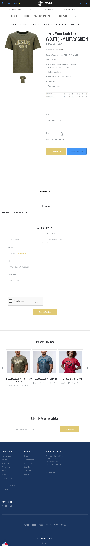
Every (26, 456)
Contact (63, 16)
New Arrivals (15, 10)
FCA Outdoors (29, 460)
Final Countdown (42, 16)
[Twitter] (11, 506)
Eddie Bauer (28, 471)
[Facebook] (2, 506)
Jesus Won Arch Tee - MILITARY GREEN (19, 380)
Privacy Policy (6, 489)
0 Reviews (59, 49)
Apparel (33, 10)
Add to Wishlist (77, 151)
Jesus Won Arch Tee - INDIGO (45, 379)
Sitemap (45, 543)
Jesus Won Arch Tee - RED (71, 379)
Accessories (50, 10)
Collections (70, 10)
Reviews (43, 191)
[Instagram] (6, 506)
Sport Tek (27, 467)
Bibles (26, 16)
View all (26, 474)
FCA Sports (28, 463)
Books (14, 16)
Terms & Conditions (9, 485)
